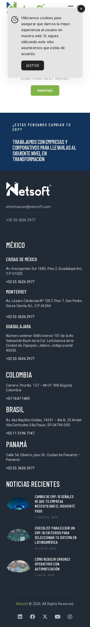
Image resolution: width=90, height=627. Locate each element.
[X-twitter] (45, 617)
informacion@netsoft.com (28, 207)
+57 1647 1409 (18, 399)
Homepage (45, 91)
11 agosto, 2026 (46, 517)
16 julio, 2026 (45, 548)
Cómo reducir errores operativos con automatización (52, 564)
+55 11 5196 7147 (20, 433)
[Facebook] (33, 617)
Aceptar (32, 65)
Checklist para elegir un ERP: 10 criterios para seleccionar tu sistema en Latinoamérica (55, 535)
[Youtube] (57, 617)
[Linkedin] (20, 617)
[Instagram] (70, 617)
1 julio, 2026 (44, 575)
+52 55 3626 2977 (21, 220)
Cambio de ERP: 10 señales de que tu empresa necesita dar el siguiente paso (55, 503)
